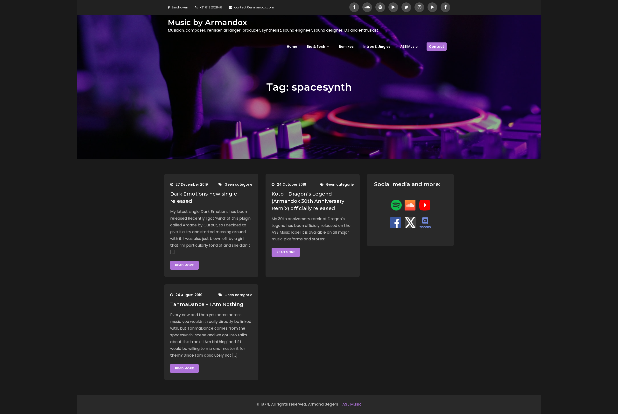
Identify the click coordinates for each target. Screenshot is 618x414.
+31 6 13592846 (211, 7)
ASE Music (409, 46)
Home (292, 46)
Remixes (346, 46)
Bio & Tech (316, 46)
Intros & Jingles (377, 46)
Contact (436, 46)
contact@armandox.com (254, 7)
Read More (184, 265)
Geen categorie (238, 184)
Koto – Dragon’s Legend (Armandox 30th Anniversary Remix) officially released (308, 201)
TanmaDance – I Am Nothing (206, 304)
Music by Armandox (207, 22)
